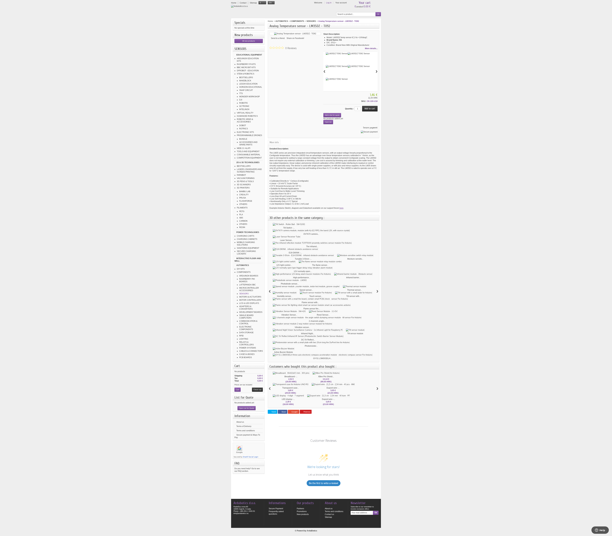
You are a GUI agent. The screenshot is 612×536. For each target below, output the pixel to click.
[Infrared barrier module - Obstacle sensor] (353, 274)
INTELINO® (244, 109)
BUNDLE (243, 139)
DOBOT (242, 125)
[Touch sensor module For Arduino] (316, 292)
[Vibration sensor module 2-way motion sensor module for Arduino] (302, 324)
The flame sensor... (320, 265)
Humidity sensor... (284, 296)
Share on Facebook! (295, 38)
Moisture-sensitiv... (355, 259)
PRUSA (242, 198)
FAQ (236, 463)
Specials (239, 23)
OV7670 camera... (311, 234)
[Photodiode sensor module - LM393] (289, 280)
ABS (241, 218)
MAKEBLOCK (245, 81)
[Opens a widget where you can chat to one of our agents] (600, 530)
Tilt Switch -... (289, 228)
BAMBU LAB (244, 191)
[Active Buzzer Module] (283, 348)
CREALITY (244, 195)
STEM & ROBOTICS (245, 74)
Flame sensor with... (310, 302)
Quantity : (349, 109)
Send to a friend (278, 38)
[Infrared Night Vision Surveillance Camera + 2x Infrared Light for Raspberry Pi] (307, 330)
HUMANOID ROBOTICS (247, 116)
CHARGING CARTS (245, 236)
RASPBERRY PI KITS (246, 64)
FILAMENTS (242, 208)
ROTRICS (243, 129)
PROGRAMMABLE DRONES (249, 135)
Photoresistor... (311, 346)
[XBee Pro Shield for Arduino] (326, 373)
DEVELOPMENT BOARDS (250, 312)
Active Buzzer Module (283, 352)
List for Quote (243, 397)
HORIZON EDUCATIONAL (250, 87)
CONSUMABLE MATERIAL (248, 155)
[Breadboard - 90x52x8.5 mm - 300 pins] (291, 373)
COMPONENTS (244, 272)
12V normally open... (303, 271)
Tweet (273, 412)
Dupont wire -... (333, 388)
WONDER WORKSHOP (249, 96)
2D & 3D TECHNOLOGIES (247, 162)
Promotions (302, 511)
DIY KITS (241, 269)
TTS (241, 93)
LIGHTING (243, 339)
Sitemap (328, 517)
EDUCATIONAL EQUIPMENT (249, 55)
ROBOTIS (243, 103)
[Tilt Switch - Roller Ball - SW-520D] (289, 224)
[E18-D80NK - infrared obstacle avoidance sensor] (295, 249)
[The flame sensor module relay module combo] (320, 261)
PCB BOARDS (245, 357)
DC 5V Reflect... (308, 340)
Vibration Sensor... (289, 315)
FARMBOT (241, 175)
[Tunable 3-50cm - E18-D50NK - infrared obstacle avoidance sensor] (303, 255)
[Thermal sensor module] (354, 286)
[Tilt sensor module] (355, 330)
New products (243, 35)
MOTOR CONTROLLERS (250, 300)
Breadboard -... (290, 376)
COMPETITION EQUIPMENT (249, 158)
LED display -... (288, 399)
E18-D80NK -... (295, 253)
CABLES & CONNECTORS (251, 351)
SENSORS (244, 294)
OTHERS (243, 204)
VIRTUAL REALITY (245, 113)
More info (274, 142)
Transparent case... (290, 388)
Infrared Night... (307, 333)
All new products (248, 41)
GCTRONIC (244, 106)
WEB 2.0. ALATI (243, 148)
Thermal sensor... (354, 290)
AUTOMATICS (242, 265)
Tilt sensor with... (353, 296)
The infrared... (312, 246)
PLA (241, 214)
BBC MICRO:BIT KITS (246, 67)
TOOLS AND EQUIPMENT (248, 151)
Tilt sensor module (355, 333)
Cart (237, 366)
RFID (241, 336)
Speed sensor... (306, 290)
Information (242, 416)
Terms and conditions (245, 431)
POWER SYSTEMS (247, 348)
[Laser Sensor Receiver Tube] (286, 236)
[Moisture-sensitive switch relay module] (355, 255)
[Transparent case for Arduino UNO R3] (290, 384)
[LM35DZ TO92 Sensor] (337, 53)
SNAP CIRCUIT (246, 90)
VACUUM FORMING (246, 178)
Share (283, 412)
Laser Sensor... (286, 240)
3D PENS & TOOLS (245, 181)
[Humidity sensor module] (284, 292)
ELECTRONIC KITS (245, 132)
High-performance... (301, 277)
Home (270, 21)
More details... (371, 48)
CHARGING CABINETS (247, 239)
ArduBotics (312, 531)
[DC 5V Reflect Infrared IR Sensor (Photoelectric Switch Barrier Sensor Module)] (308, 336)
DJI (240, 100)
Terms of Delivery (243, 426)
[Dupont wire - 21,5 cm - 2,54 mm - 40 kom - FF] (328, 395)
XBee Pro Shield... (326, 376)
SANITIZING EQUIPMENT (248, 248)
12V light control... (284, 265)
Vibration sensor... (302, 327)
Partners (300, 508)
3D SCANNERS (244, 185)
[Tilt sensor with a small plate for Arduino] (353, 292)
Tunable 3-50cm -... (303, 259)
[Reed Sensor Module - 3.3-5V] (323, 311)
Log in (329, 3)
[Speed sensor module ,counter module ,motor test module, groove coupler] (306, 286)
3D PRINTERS (243, 188)
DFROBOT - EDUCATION (248, 71)
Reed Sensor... (323, 315)
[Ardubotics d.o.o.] (239, 6)
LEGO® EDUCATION (248, 84)
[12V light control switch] (284, 261)
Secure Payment (276, 508)
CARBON (243, 221)
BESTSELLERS (246, 77)
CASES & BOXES (247, 354)
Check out (257, 390)
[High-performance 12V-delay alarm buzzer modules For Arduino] (302, 274)
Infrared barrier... (353, 277)
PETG (241, 211)
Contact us (329, 514)
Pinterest (306, 412)
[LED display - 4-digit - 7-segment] (288, 395)
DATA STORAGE (246, 332)
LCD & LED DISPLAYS (249, 303)
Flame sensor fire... (311, 309)
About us (240, 422)
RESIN (242, 227)
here (341, 208)
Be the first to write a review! (323, 483)
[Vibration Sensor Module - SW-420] (289, 311)
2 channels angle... (317, 321)
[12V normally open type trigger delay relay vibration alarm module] (302, 268)
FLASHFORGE (245, 201)
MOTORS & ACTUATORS (250, 297)
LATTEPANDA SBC (247, 285)
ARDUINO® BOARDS (248, 276)
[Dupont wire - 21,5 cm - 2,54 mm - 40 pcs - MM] (333, 384)
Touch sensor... (315, 296)
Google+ (294, 412)
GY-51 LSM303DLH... (322, 358)
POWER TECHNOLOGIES (247, 232)
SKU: (363, 101)
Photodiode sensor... (290, 284)
